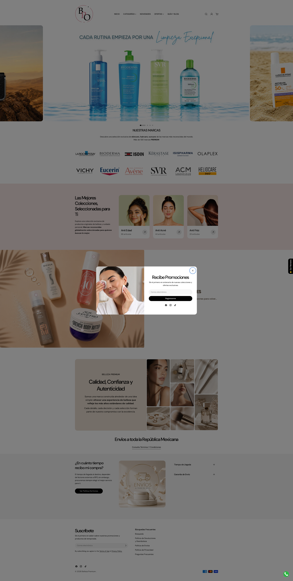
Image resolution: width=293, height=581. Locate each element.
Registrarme (170, 298)
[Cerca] (192, 270)
